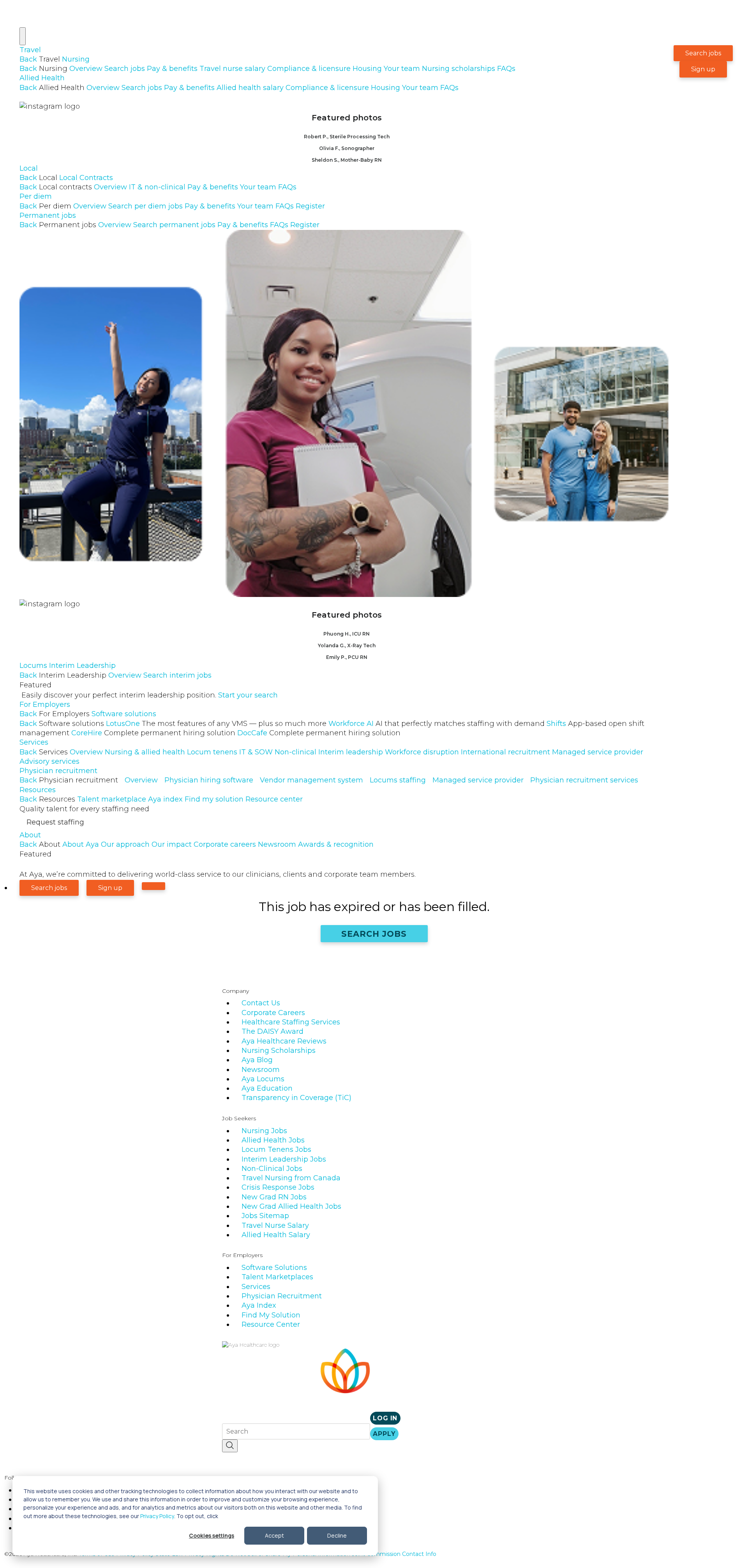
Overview (85, 68)
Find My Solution (271, 1315)
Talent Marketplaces (277, 1277)
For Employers (44, 704)
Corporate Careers (273, 1012)
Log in (385, 1418)
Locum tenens (212, 752)
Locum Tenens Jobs (276, 1149)
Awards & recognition (336, 844)
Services (33, 742)
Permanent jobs (47, 215)
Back (28, 59)
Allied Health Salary (276, 1235)
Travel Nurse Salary (275, 1225)
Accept (274, 1535)
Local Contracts (86, 177)
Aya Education (267, 1088)
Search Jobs (374, 934)
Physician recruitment (58, 770)
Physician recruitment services (584, 780)
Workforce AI (436, 723)
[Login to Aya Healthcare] (153, 886)
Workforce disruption (422, 752)
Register (310, 206)
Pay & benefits (172, 68)
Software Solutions (274, 1267)
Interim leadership (350, 752)
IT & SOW (256, 752)
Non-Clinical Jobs (272, 1168)
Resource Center (271, 1324)
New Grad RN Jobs (274, 1197)
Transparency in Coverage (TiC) (296, 1097)
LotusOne (216, 723)
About (30, 835)
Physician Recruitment (282, 1296)
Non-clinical (295, 752)
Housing (367, 68)
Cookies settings (211, 1535)
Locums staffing (398, 780)
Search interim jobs (177, 675)
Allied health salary (250, 87)
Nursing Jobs (264, 1131)
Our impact (172, 844)
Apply (384, 1433)
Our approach (125, 844)
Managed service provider (597, 752)
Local (28, 168)
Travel (30, 50)
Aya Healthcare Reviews (284, 1041)
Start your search (248, 695)
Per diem (35, 196)
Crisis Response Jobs (278, 1187)
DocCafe (318, 733)
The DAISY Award (272, 1031)
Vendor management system (311, 780)
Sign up (703, 69)
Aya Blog (257, 1060)
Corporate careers (225, 844)
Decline (337, 1535)
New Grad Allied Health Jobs (291, 1206)
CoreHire (153, 733)
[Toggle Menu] (22, 36)
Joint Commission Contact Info (394, 1553)
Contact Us (261, 1003)
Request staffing (55, 822)
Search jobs (124, 68)
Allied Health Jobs (273, 1140)
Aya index (165, 799)
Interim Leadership (82, 665)
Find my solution (214, 799)
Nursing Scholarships (279, 1050)
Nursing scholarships (458, 68)
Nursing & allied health (145, 752)
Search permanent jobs (174, 225)
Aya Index (259, 1305)
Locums (33, 665)
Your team (402, 68)
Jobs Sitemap (265, 1215)
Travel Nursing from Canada (291, 1178)
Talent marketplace (111, 799)
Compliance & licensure (309, 68)
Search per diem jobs (145, 206)
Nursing (76, 59)
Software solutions (124, 714)
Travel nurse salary (232, 68)
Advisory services (49, 761)
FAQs (506, 68)
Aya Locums (263, 1079)
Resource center (274, 799)
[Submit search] (230, 1445)
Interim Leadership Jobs (284, 1159)
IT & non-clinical (157, 187)
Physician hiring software (208, 780)
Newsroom (277, 844)
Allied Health (42, 78)
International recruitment (505, 752)
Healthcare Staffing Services (291, 1022)
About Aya (80, 844)
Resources (37, 790)
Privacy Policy (157, 1516)
